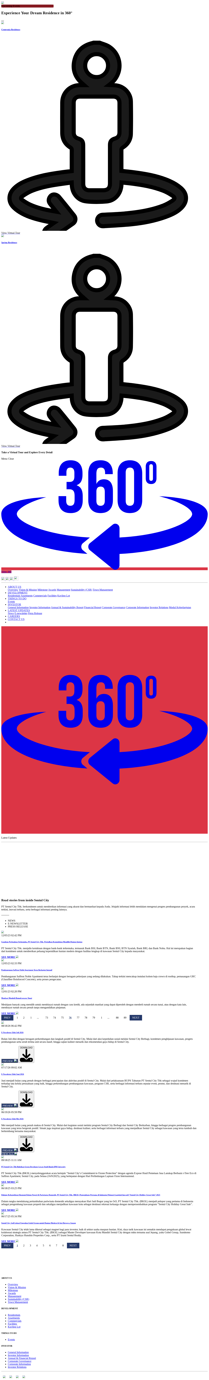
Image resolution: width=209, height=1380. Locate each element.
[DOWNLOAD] (26, 1061)
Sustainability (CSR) (81, 589)
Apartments (27, 595)
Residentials (14, 595)
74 (54, 1017)
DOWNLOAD (26, 1047)
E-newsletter (21, 613)
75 (62, 1017)
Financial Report (92, 607)
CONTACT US (16, 619)
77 (78, 1017)
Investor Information (39, 607)
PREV (7, 1017)
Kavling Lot (63, 595)
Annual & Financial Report (22, 1358)
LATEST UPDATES (19, 610)
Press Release (35, 613)
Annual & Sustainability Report (67, 607)
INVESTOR (14, 604)
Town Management (103, 589)
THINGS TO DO (17, 598)
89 (125, 1017)
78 (86, 1017)
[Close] (2, 20)
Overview (13, 589)
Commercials (40, 595)
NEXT (135, 1017)
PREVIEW (8, 1061)
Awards (52, 589)
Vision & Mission (28, 589)
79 (93, 1017)
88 (117, 1017)
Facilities (52, 595)
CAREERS (14, 616)
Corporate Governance (113, 607)
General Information (18, 607)
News (11, 613)
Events (11, 601)
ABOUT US (14, 586)
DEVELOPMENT (18, 592)
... (38, 1017)
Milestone (43, 589)
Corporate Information (137, 607)
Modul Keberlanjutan (180, 607)
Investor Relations (159, 607)
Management (63, 589)
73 (46, 1017)
